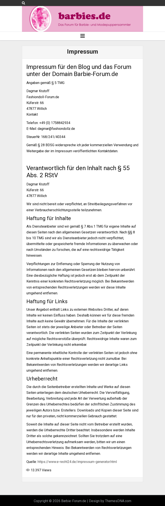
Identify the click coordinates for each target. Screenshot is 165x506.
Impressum (82, 51)
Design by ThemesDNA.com (110, 501)
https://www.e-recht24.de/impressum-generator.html (77, 462)
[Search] (23, 3)
